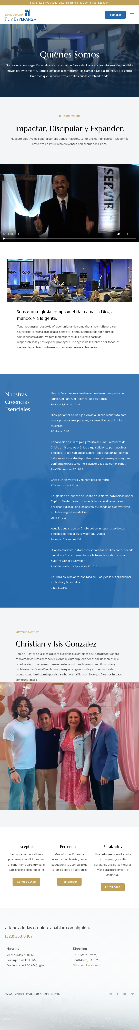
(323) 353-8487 (19, 936)
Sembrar (115, 14)
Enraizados (112, 887)
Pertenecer (69, 881)
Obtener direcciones (86, 965)
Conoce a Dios (26, 881)
